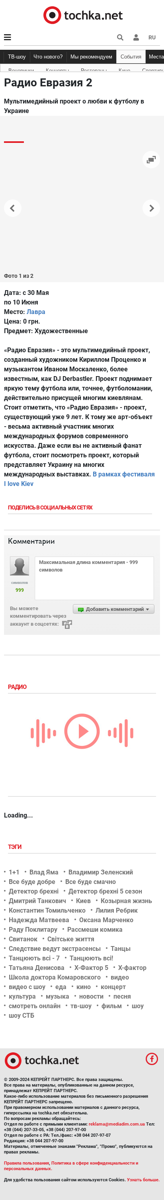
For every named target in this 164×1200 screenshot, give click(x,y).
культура (22, 996)
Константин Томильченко (47, 910)
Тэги (15, 847)
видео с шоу (27, 987)
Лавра (36, 312)
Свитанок (23, 939)
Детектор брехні (34, 891)
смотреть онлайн (35, 1006)
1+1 (14, 872)
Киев (83, 901)
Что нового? (47, 57)
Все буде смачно (90, 882)
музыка (57, 996)
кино (83, 987)
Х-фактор (132, 968)
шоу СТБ (21, 1015)
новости (91, 996)
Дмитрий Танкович (37, 901)
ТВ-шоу (17, 57)
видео (120, 977)
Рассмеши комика (95, 929)
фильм (112, 1006)
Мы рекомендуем (91, 57)
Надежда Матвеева (39, 920)
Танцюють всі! (91, 958)
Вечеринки (21, 69)
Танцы (121, 948)
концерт (113, 987)
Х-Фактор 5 (91, 968)
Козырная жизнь (126, 901)
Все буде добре (32, 882)
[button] (136, 37)
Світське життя (70, 939)
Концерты (57, 69)
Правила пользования (26, 1163)
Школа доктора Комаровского (55, 977)
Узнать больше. (143, 1179)
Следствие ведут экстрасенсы (55, 948)
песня (122, 996)
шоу (138, 1006)
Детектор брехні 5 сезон (105, 891)
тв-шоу (81, 1006)
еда (60, 987)
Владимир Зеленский (100, 872)
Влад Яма (44, 872)
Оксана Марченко (106, 920)
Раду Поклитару (33, 929)
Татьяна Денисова (36, 968)
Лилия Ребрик (117, 910)
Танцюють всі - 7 (34, 958)
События (131, 57)
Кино (124, 69)
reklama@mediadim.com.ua (117, 1124)
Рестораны (94, 69)
